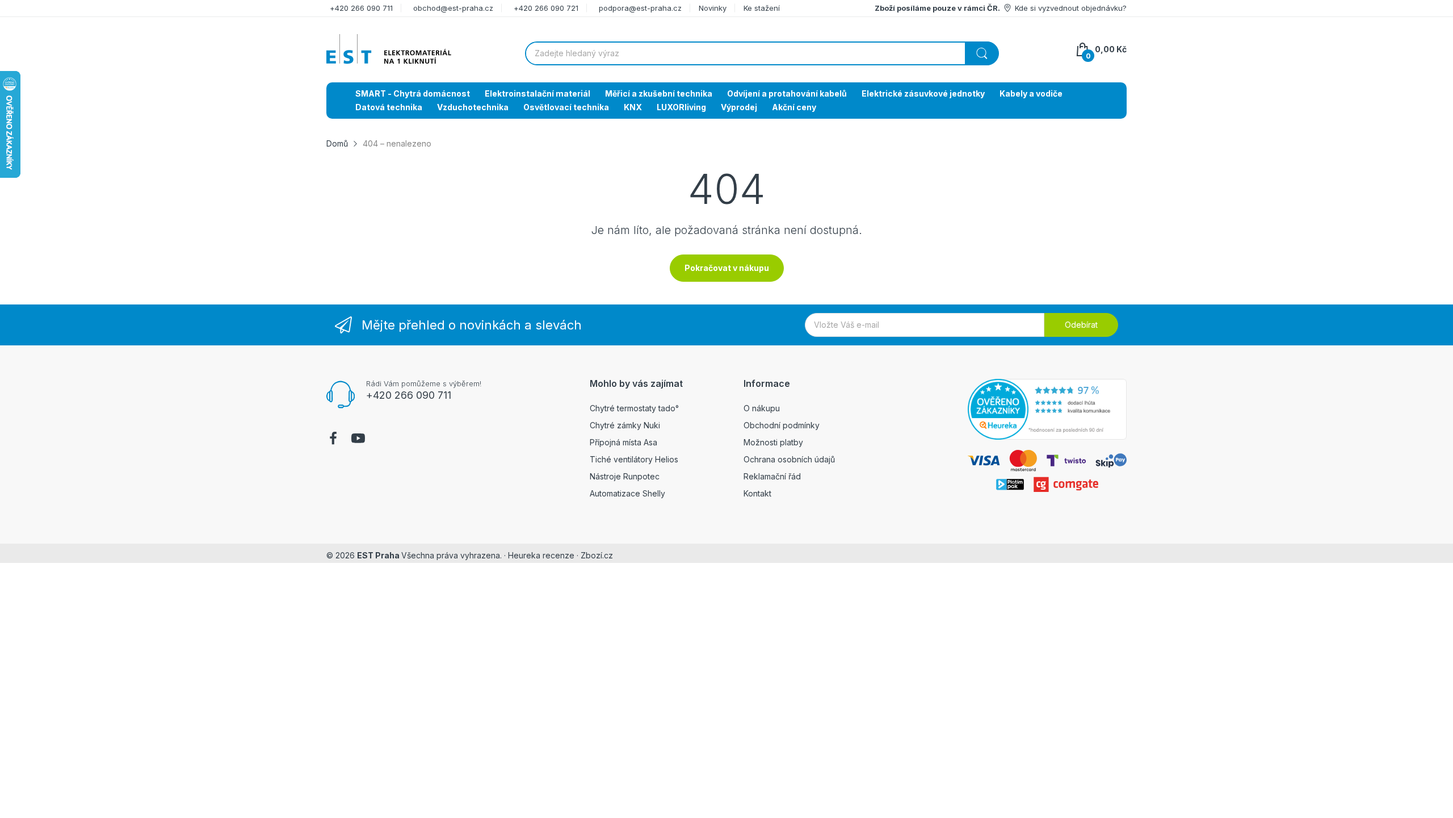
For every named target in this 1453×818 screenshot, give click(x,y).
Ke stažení (762, 7)
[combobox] (761, 53)
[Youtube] (358, 440)
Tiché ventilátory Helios (634, 459)
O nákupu (762, 408)
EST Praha (378, 555)
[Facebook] (333, 440)
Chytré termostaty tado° (634, 408)
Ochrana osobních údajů (789, 459)
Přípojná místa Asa (623, 442)
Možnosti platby (773, 442)
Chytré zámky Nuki (625, 425)
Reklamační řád (772, 476)
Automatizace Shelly (627, 493)
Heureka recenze (541, 555)
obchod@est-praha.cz (453, 7)
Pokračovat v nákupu (726, 268)
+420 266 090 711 (361, 7)
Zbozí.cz (597, 555)
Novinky (712, 7)
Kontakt (757, 493)
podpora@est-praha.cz (640, 7)
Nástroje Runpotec (625, 476)
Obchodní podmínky (782, 425)
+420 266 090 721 (546, 7)
